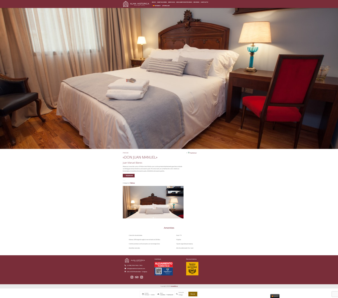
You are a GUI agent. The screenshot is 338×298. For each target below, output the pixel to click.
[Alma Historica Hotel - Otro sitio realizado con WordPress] (136, 4)
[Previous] (122, 202)
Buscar (193, 294)
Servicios (171, 2)
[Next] (183, 202)
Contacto (204, 2)
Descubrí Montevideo (184, 2)
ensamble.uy (174, 286)
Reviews (196, 2)
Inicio (154, 2)
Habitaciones (162, 2)
